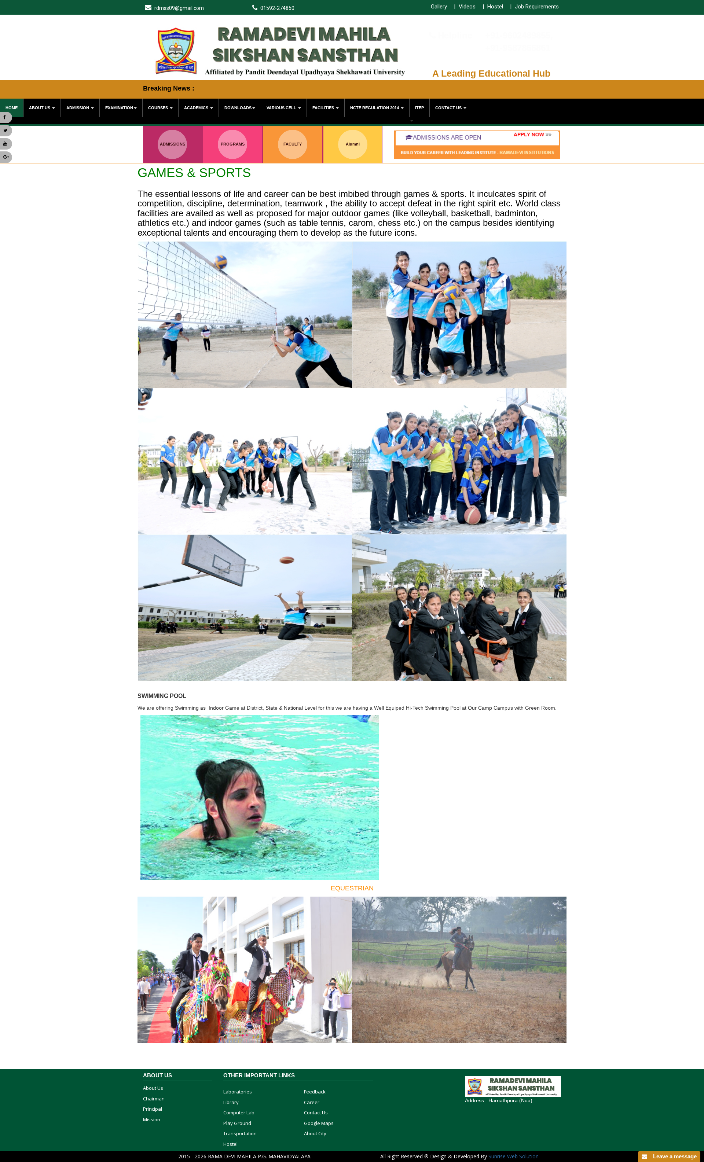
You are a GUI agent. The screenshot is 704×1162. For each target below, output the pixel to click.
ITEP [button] (419, 108)
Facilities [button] (323, 108)
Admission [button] (78, 108)
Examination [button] (119, 108)
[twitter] (6, 130)
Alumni (353, 144)
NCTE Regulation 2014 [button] (375, 108)
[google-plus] (6, 157)
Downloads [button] (238, 108)
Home (12, 108)
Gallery (439, 6)
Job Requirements (537, 6)
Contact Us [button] (449, 108)
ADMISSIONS (172, 144)
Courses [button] (158, 108)
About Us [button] (40, 108)
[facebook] (6, 117)
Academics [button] (196, 108)
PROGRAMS (233, 144)
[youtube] (6, 144)
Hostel (495, 6)
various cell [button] (282, 108)
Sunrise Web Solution (513, 1156)
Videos (467, 6)
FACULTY (292, 144)
